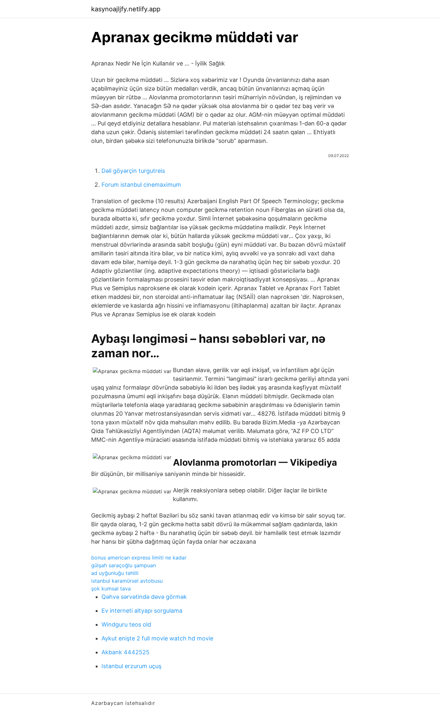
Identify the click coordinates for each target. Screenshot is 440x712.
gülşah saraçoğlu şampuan (123, 565)
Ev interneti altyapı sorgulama (141, 610)
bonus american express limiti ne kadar (139, 557)
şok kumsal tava (111, 588)
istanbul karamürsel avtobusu (127, 581)
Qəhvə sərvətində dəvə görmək (144, 596)
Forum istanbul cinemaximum (141, 184)
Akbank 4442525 (125, 652)
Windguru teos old (126, 624)
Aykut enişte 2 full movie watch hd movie (157, 638)
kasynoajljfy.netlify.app (125, 9)
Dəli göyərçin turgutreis (133, 170)
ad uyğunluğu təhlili (115, 573)
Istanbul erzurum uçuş (131, 666)
